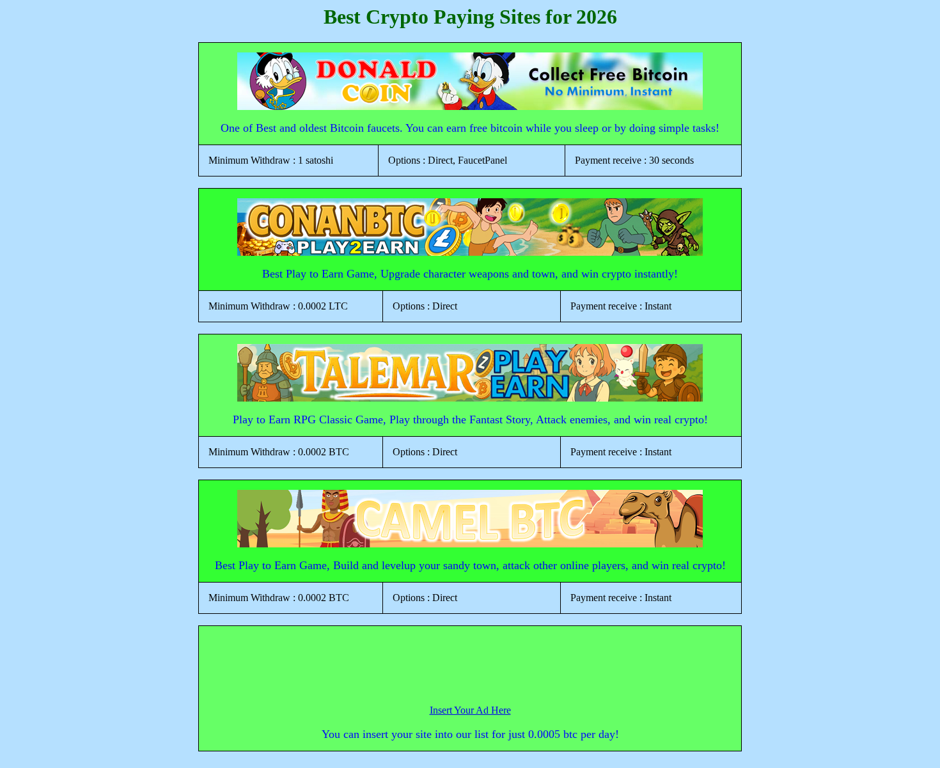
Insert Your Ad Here (470, 710)
